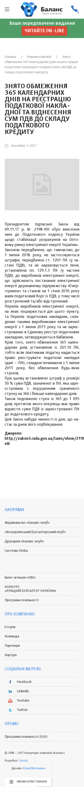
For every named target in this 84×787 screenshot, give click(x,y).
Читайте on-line (44, 31)
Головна (10, 57)
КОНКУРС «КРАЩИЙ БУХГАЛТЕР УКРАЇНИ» (30, 589)
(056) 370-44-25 (74, 9)
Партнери (12, 645)
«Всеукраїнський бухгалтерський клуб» (35, 532)
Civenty (23, 760)
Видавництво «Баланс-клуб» (27, 522)
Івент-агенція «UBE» (20, 577)
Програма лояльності (22, 600)
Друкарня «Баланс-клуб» (24, 541)
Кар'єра (11, 655)
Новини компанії (39, 57)
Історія (10, 627)
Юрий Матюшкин (34, 768)
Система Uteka (16, 550)
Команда (12, 636)
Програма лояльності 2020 (26, 736)
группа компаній (42, 9)
